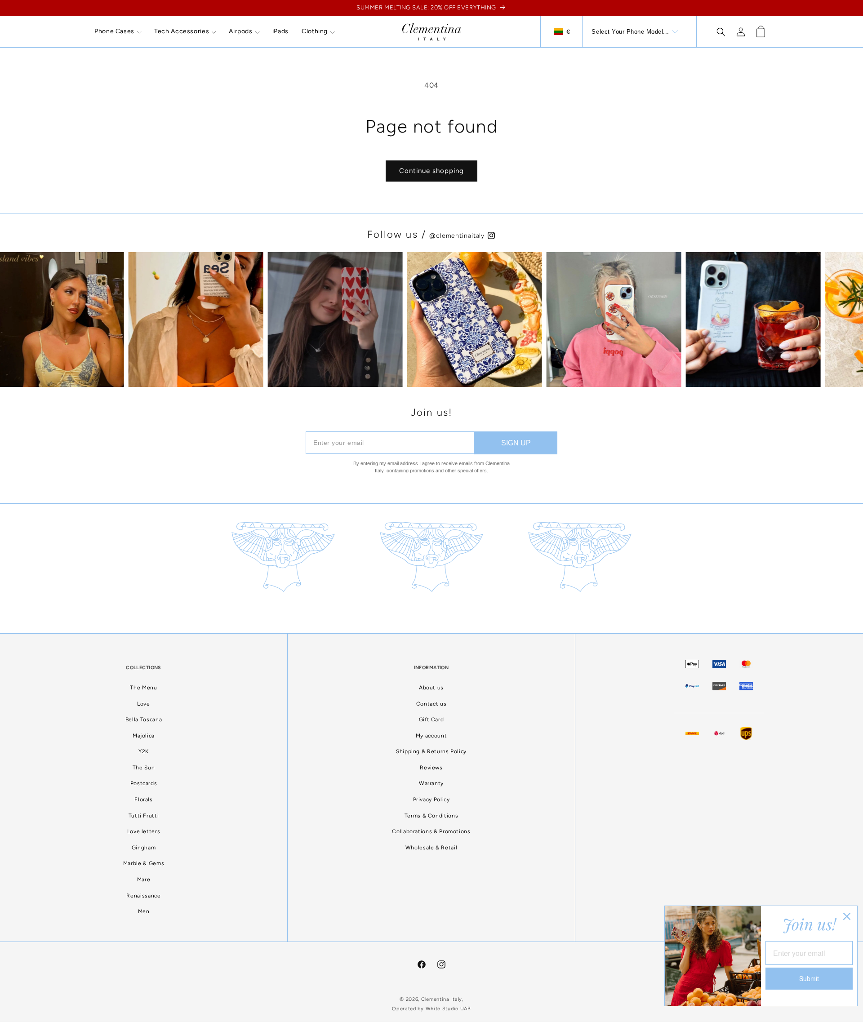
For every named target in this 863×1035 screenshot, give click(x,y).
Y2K (143, 751)
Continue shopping (431, 171)
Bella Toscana (143, 719)
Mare (144, 879)
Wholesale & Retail (431, 847)
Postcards (143, 783)
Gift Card (431, 719)
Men (144, 911)
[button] (118, 31)
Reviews (431, 767)
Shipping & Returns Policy (431, 751)
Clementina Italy (441, 999)
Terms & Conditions (431, 816)
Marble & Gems (143, 863)
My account (431, 736)
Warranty (431, 783)
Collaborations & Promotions (431, 831)
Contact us (431, 704)
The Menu (143, 687)
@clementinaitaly (458, 236)
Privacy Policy (431, 799)
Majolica (144, 736)
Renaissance (143, 896)
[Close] (847, 916)
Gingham (144, 847)
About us (431, 687)
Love (143, 704)
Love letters (143, 831)
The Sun (144, 767)
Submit (809, 978)
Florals (143, 799)
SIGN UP (516, 443)
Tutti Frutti (144, 816)
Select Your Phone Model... (630, 31)
